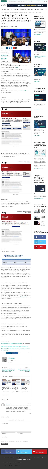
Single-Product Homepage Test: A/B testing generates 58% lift (14, 346)
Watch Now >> (37, 81)
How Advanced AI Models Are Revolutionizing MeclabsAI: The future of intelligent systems (25, 1)
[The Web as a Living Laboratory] (37, 223)
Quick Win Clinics (5, 9)
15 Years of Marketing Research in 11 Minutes (43, 211)
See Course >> (37, 135)
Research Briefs (14, 9)
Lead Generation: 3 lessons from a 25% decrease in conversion (24, 370)
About (24, 459)
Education (37, 9)
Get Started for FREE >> (38, 109)
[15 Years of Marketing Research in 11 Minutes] (37, 211)
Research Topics (29, 9)
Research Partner (24, 90)
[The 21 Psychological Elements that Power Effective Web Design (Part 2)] (25, 382)
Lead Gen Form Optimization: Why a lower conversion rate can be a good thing (8, 370)
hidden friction (24, 296)
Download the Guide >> (38, 198)
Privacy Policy (19, 459)
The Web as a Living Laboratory (43, 223)
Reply (30, 413)
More (41, 9)
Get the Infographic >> (38, 168)
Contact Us (29, 459)
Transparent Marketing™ (43, 217)
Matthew (8, 404)
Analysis (22, 9)
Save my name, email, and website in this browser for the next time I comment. (16, 441)
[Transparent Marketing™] (37, 218)
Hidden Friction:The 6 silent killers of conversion (11, 343)
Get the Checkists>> (38, 34)
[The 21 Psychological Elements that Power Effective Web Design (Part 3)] (16, 382)
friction (16, 67)
